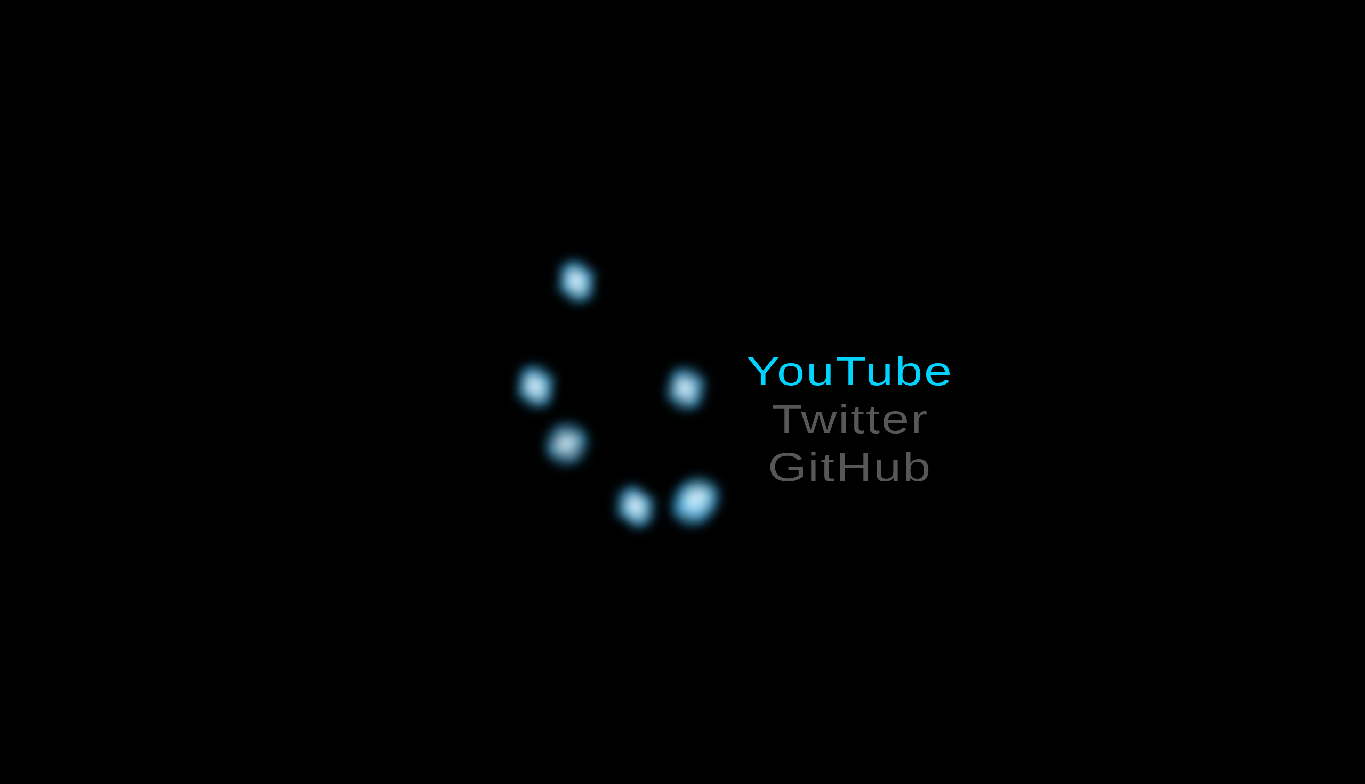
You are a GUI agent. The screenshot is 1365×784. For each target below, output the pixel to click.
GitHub (850, 467)
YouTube (849, 371)
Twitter (850, 419)
